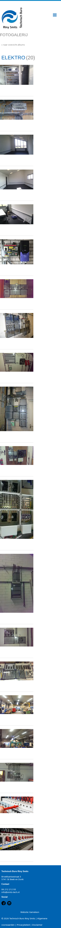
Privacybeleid (23, 924)
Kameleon (34, 912)
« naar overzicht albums (13, 44)
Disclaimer (37, 924)
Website (24, 912)
